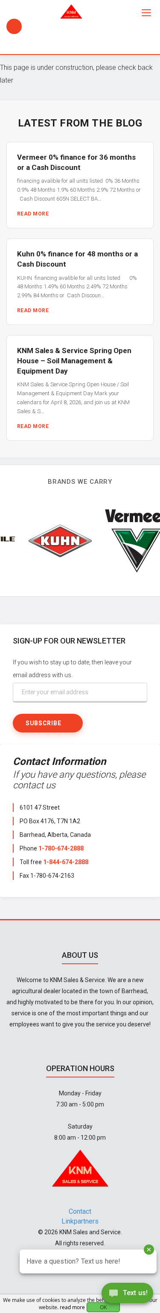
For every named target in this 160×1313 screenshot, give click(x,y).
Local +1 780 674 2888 (14, 26)
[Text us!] (127, 1295)
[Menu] (146, 12)
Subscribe (43, 723)
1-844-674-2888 (65, 862)
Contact (80, 1211)
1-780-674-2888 (61, 848)
